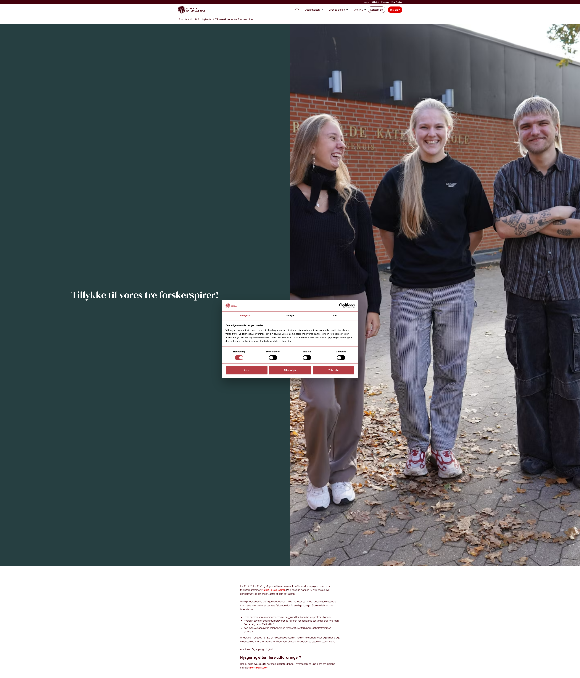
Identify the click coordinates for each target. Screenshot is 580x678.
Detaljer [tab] (290, 315)
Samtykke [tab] (245, 315)
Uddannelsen (312, 9)
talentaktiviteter (258, 667)
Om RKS (358, 9)
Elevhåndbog (397, 2)
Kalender (385, 2)
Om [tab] (335, 315)
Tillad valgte (290, 370)
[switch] (273, 357)
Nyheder (207, 19)
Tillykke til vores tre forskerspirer (234, 19)
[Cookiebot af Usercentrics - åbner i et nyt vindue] (341, 305)
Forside (183, 19)
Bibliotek (375, 2)
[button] (376, 9)
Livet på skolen (337, 9)
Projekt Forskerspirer (273, 590)
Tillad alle (333, 370)
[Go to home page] (191, 9)
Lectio (366, 2)
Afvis (246, 370)
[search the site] (297, 9)
